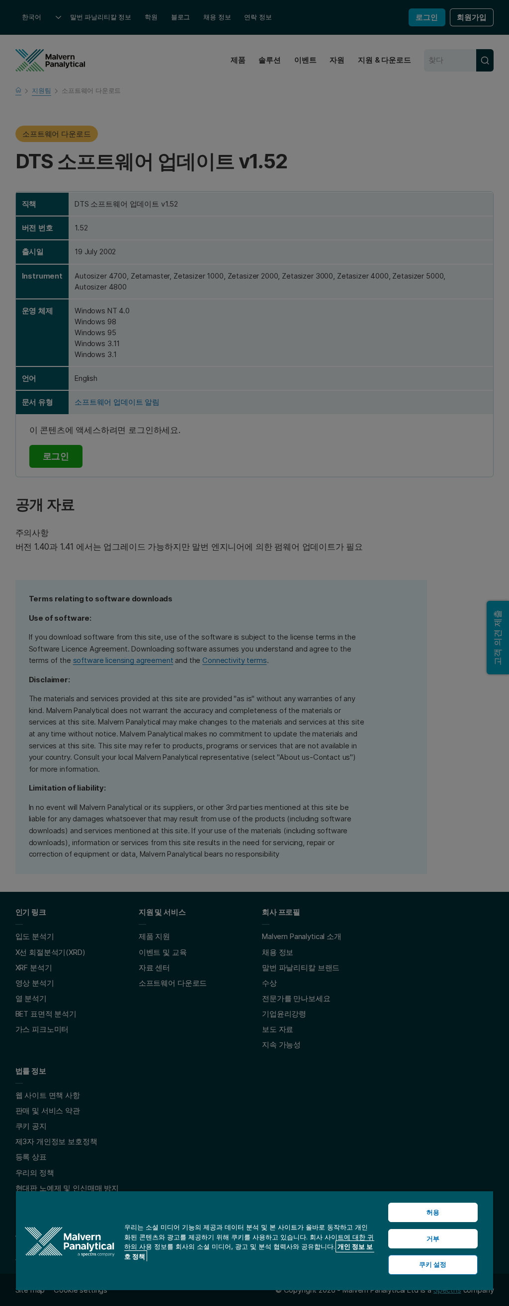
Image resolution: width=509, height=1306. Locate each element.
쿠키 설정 (433, 1264)
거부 (432, 1238)
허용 (432, 1212)
